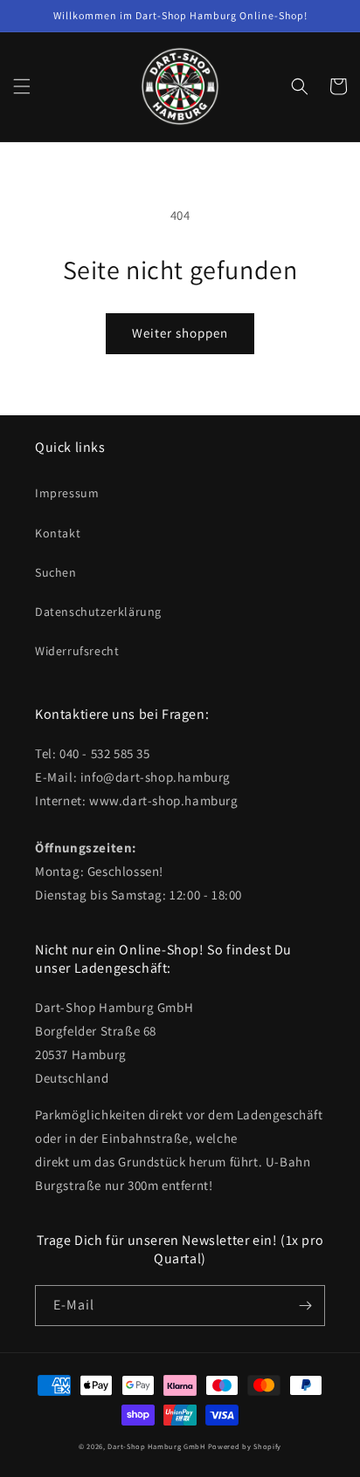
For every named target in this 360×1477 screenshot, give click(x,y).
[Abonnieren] (305, 1305)
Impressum (67, 493)
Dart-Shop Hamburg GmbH (155, 1446)
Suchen (56, 572)
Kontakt (57, 533)
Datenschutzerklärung (98, 611)
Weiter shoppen (180, 333)
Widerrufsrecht (77, 651)
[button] (22, 86)
